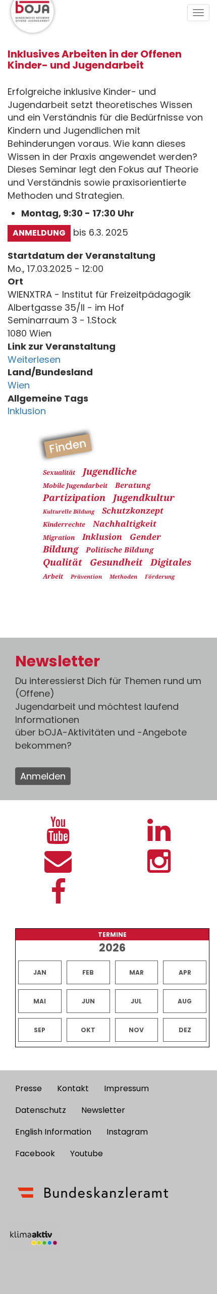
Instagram (127, 1132)
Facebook (35, 1153)
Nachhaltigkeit (124, 523)
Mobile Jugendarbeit (75, 485)
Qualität (62, 562)
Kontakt (73, 1088)
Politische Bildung (119, 549)
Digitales (170, 562)
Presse (28, 1088)
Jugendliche (110, 471)
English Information (53, 1132)
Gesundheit (116, 562)
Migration (59, 537)
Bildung (60, 549)
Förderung (160, 576)
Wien (19, 385)
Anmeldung (39, 233)
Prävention (86, 576)
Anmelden (43, 776)
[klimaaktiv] (34, 1238)
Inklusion (27, 411)
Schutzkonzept (133, 510)
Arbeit (53, 576)
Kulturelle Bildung (68, 511)
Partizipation (74, 497)
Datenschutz (40, 1110)
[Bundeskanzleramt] (93, 1192)
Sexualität (59, 472)
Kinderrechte (64, 524)
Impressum (126, 1088)
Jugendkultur (144, 497)
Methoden (123, 576)
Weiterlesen (34, 359)
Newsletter (103, 1110)
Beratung (132, 485)
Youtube (86, 1153)
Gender (145, 536)
